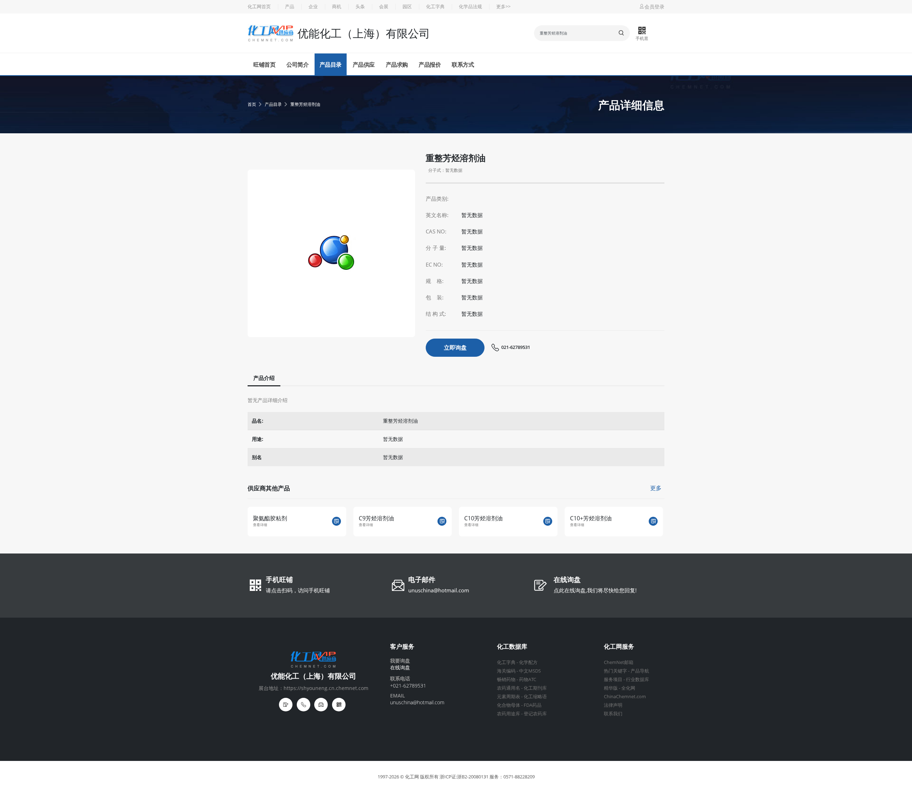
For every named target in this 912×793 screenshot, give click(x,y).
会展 (383, 7)
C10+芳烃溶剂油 (493, 518)
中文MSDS (530, 671)
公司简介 (297, 64)
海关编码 (506, 671)
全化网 (628, 688)
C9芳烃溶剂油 (278, 518)
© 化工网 (409, 777)
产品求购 (397, 64)
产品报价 (430, 64)
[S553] (661, 521)
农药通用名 (508, 688)
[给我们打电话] (303, 704)
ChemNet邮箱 (618, 662)
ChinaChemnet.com (625, 697)
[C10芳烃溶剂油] (450, 521)
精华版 (611, 688)
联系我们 (613, 714)
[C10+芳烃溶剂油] (555, 521)
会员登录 (654, 6)
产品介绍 (264, 378)
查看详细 (268, 524)
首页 (252, 104)
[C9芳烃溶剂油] (344, 521)
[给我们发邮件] (321, 704)
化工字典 (435, 7)
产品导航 (640, 671)
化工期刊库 (535, 688)
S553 (584, 518)
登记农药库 (535, 714)
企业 (313, 7)
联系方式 (463, 64)
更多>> (503, 7)
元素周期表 (508, 697)
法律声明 (613, 705)
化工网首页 (259, 7)
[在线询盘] (285, 704)
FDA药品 (533, 705)
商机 (336, 7)
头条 (360, 7)
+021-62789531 (408, 685)
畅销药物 (506, 679)
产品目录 (331, 64)
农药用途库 (508, 714)
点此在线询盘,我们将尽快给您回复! (595, 590)
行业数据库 (637, 679)
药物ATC (527, 679)
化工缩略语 (535, 697)
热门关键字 (615, 671)
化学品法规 (470, 7)
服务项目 (613, 679)
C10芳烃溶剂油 (386, 518)
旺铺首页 (264, 64)
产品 (289, 7)
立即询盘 (455, 347)
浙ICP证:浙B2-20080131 (464, 777)
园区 (407, 7)
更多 (656, 488)
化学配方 (528, 662)
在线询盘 (567, 580)
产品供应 (364, 64)
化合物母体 (508, 705)
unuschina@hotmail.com (438, 590)
